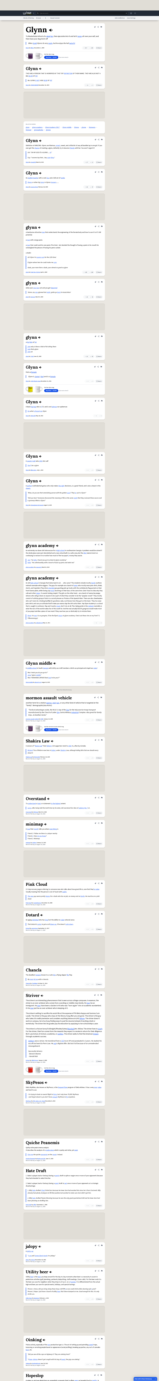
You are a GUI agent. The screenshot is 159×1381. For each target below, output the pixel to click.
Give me (30, 1154)
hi (50, 152)
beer (31, 1277)
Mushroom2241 (41, 1159)
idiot (85, 553)
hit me (36, 979)
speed (91, 1345)
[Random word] (126, 13)
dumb (93, 583)
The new (30, 896)
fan (51, 36)
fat (36, 342)
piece (52, 1150)
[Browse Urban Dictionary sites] (28, 13)
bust (27, 1350)
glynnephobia (38, 130)
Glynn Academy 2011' (52, 127)
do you (39, 836)
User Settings (131, 18)
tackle (63, 178)
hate (33, 1190)
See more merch (63, 57)
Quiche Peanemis (30, 1159)
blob (30, 342)
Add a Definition (120, 18)
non (49, 1345)
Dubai (53, 750)
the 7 (86, 808)
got (55, 1043)
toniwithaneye (37, 903)
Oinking (28, 1363)
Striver (28, 1060)
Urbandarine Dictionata (37, 505)
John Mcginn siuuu (36, 381)
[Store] (131, 13)
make (62, 920)
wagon (49, 703)
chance (37, 148)
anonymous (35, 928)
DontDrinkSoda (36, 1363)
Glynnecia (92, 127)
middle (38, 675)
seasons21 (39, 567)
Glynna (76, 127)
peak (76, 1150)
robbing (81, 808)
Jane (29, 675)
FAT (36, 76)
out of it (72, 43)
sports (57, 1176)
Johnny (35, 1359)
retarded (51, 588)
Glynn (27, 48)
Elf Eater (36, 812)
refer (70, 746)
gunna (39, 257)
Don (29, 465)
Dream (95, 1034)
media (48, 1150)
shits (41, 461)
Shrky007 (33, 416)
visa (48, 178)
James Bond (39, 1256)
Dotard (28, 928)
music (52, 591)
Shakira (63, 750)
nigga (38, 593)
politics (60, 1034)
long (46, 920)
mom (31, 979)
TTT (62, 1041)
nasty (50, 43)
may (88, 1003)
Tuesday (73, 1282)
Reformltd (37, 757)
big (28, 342)
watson (33, 1260)
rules (95, 668)
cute (48, 157)
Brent (29, 616)
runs (37, 288)
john (29, 347)
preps (76, 585)
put (66, 1183)
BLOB (31, 76)
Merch (99, 48)
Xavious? (33, 297)
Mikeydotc (34, 470)
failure (82, 1018)
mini (54, 703)
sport (57, 1183)
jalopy (27, 1260)
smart (58, 145)
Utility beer (29, 1298)
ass (41, 411)
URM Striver (35, 1060)
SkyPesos (28, 1101)
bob (29, 349)
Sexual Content (55, 18)
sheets (28, 488)
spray (80, 36)
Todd (32, 356)
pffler (34, 1205)
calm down (69, 924)
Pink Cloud (28, 903)
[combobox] (82, 13)
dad (42, 376)
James (37, 376)
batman (54, 407)
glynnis (48, 130)
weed (63, 1359)
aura (68, 493)
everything (53, 829)
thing (52, 157)
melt (34, 461)
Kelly (35, 560)
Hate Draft (28, 1205)
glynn (27, 127)
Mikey (32, 48)
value (99, 1087)
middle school (32, 668)
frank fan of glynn (35, 272)
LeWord (34, 843)
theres (30, 182)
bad (49, 678)
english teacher (33, 178)
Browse (38, 18)
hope (30, 1359)
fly (67, 1097)
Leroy (29, 808)
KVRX (42, 719)
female (34, 372)
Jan (29, 560)
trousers (53, 182)
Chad (43, 1190)
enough (55, 1097)
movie (54, 1154)
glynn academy (37, 127)
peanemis (44, 1154)
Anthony (31, 1041)
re (75, 493)
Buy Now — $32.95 (51, 57)
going (39, 924)
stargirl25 (33, 162)
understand (32, 803)
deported (54, 288)
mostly (36, 829)
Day (58, 712)
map (28, 829)
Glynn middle (66, 127)
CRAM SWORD (34, 85)
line (67, 710)
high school (61, 550)
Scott (35, 43)
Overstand (29, 812)
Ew (29, 411)
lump (42, 182)
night (48, 292)
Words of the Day (28, 18)
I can (29, 1256)
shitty (29, 1251)
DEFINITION (68, 73)
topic (39, 803)
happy (48, 896)
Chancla (28, 983)
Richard (30, 750)
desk (48, 36)
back (59, 292)
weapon (38, 975)
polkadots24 (39, 623)
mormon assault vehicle (32, 719)
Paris (55, 1094)
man (43, 232)
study (100, 1028)
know (44, 836)
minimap (28, 843)
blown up (53, 924)
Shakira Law (29, 757)
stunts (45, 1256)
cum (42, 257)
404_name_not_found (39, 1101)
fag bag (33, 407)
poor (95, 1087)
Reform (49, 746)
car (32, 1251)
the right (61, 486)
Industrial (75, 712)
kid (54, 975)
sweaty (29, 461)
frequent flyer (62, 1087)
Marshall (70, 1028)
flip (68, 975)
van (57, 703)
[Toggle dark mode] (135, 13)
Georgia (45, 668)
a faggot (37, 411)
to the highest (56, 803)
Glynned (28, 130)
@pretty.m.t (38, 682)
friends (72, 148)
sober (97, 889)
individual (35, 920)
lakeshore (36, 1298)
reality (64, 892)
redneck (90, 606)
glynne (84, 127)
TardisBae (34, 983)
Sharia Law (38, 746)
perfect (29, 486)
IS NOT (37, 80)
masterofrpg (34, 187)
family (83, 896)
